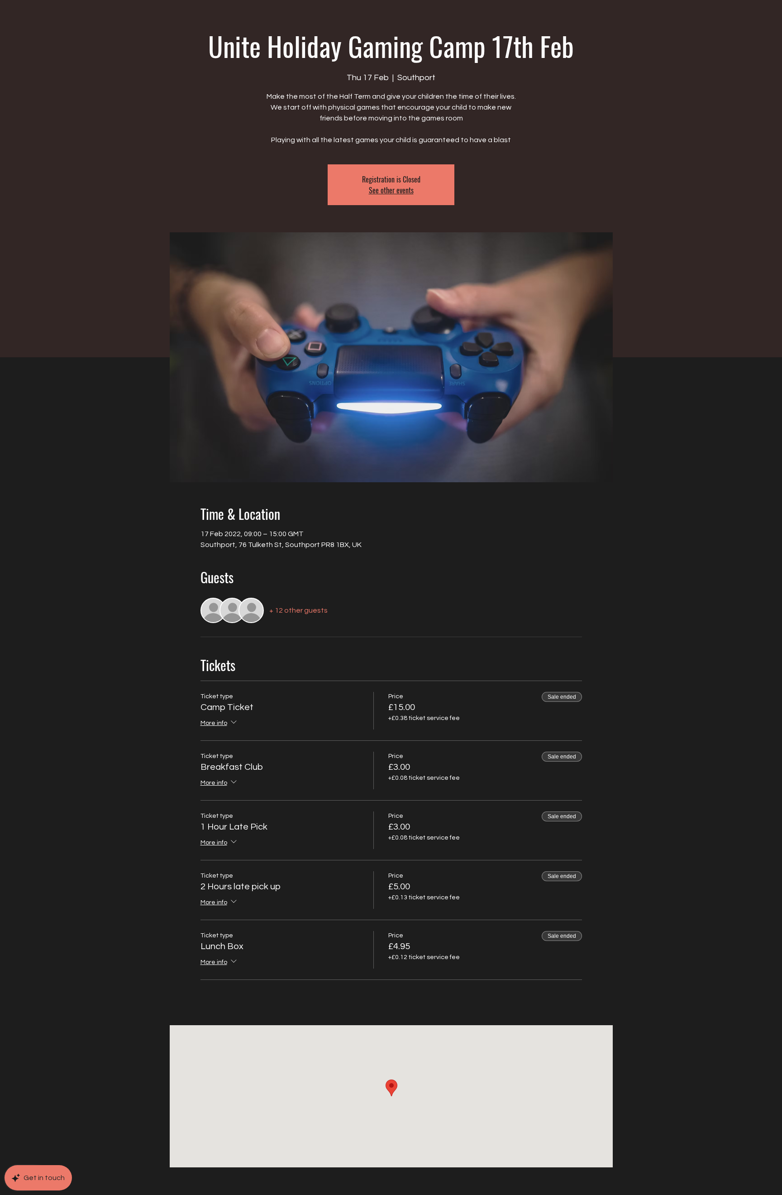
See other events (391, 190)
